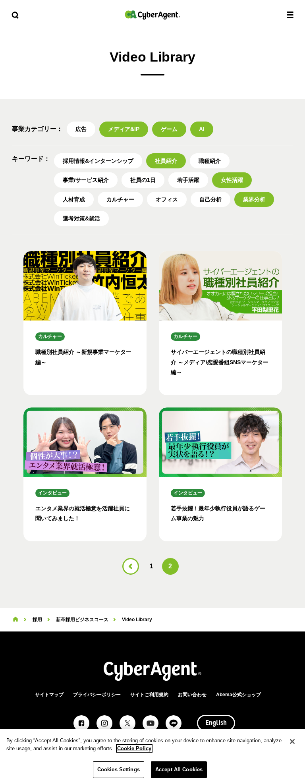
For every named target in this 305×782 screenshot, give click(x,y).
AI (202, 129)
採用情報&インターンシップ (98, 161)
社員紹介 (166, 161)
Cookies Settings (118, 769)
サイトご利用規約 (149, 694)
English (216, 723)
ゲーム (169, 129)
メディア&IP (123, 129)
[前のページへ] (131, 566)
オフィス (167, 199)
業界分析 (254, 199)
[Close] (292, 741)
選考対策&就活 (81, 218)
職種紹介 (210, 161)
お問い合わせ (192, 694)
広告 (81, 129)
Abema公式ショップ (238, 694)
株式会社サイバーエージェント (152, 15)
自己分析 (210, 199)
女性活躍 (232, 180)
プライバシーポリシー (97, 694)
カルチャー (120, 199)
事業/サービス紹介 (86, 180)
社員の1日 (143, 180)
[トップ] (15, 619)
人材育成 (74, 199)
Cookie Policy (134, 748)
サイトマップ (49, 694)
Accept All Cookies (179, 769)
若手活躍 (188, 180)
